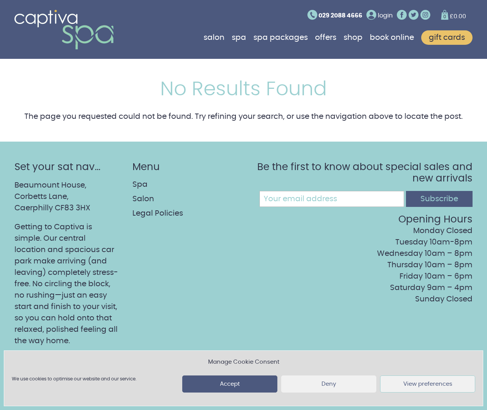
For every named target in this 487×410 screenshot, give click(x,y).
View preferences (427, 384)
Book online (392, 37)
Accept (230, 384)
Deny (328, 384)
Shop (353, 37)
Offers (325, 37)
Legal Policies (157, 213)
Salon (214, 37)
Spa (239, 37)
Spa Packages (280, 37)
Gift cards (447, 37)
